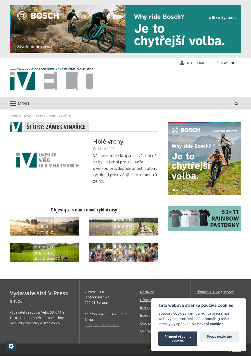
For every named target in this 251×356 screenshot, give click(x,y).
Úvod (14, 115)
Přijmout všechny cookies (177, 338)
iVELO (51, 80)
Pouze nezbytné (219, 336)
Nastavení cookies (207, 324)
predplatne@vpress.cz (102, 324)
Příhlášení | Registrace (215, 291)
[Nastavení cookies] (11, 346)
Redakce (147, 291)
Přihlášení (224, 63)
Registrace (197, 63)
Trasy (26, 115)
